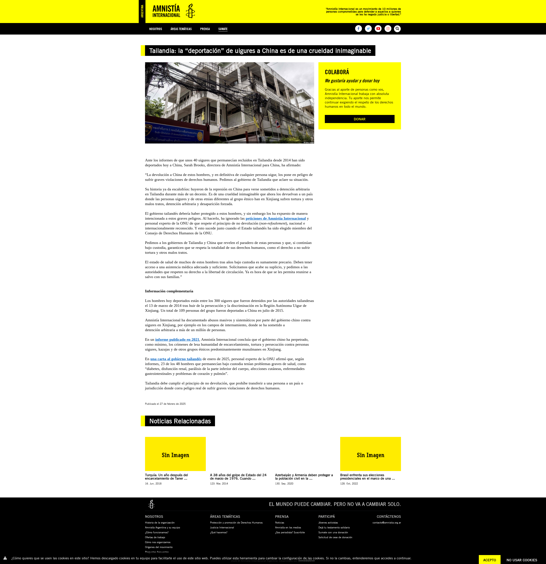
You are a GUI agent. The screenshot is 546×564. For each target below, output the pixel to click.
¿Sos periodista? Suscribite (290, 532)
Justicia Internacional (222, 527)
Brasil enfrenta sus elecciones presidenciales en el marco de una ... (367, 476)
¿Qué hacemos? (218, 532)
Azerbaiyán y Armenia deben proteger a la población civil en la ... (304, 476)
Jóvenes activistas (328, 522)
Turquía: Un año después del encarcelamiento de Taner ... (166, 476)
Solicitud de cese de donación (335, 537)
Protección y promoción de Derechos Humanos (236, 522)
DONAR (360, 119)
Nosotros (155, 29)
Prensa (205, 29)
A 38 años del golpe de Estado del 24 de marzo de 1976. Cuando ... (238, 476)
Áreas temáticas (181, 29)
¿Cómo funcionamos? (156, 532)
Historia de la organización (160, 522)
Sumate (223, 29)
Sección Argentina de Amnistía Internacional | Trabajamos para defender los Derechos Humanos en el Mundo (168, 11)
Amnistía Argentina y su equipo (162, 527)
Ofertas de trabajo (155, 537)
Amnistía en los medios (288, 527)
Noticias (279, 522)
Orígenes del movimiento (159, 547)
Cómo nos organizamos (157, 542)
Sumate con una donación (333, 532)
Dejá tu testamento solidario (334, 527)
